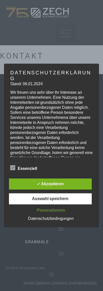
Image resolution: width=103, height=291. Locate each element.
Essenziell (27, 169)
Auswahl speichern (50, 199)
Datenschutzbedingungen (51, 219)
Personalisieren (51, 210)
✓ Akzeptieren (50, 184)
